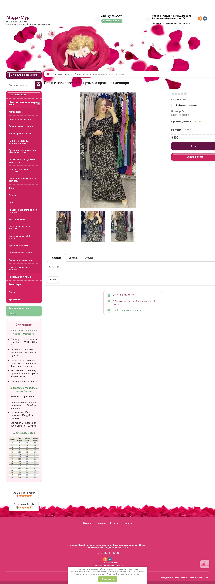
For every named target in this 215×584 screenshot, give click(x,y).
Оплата (114, 523)
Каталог (87, 523)
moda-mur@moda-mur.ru (127, 310)
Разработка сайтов (184, 577)
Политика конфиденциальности (108, 565)
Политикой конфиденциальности (123, 574)
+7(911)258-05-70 (111, 16)
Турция (197, 121)
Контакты (127, 523)
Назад (52, 279)
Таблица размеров (19, 308)
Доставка (101, 523)
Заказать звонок (112, 20)
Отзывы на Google (24, 504)
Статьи (12, 313)
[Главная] (48, 74)
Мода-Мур (18, 17)
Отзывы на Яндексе (24, 492)
